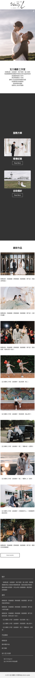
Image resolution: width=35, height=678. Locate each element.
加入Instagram (8, 659)
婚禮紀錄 (4, 640)
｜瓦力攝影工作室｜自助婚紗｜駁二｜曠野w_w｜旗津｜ (16, 479)
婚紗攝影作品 (6, 644)
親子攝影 (4, 648)
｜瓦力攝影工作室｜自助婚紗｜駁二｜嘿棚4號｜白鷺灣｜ (17, 446)
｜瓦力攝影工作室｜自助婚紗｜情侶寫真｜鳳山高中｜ (16, 414)
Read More (17, 163)
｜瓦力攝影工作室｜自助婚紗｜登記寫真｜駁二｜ (14, 382)
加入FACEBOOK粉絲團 (10, 661)
